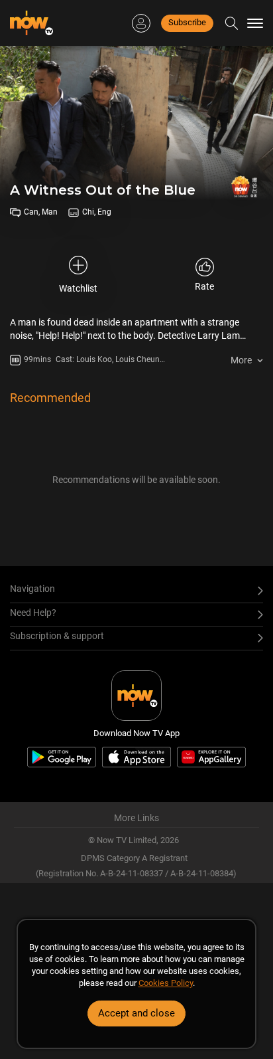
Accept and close (136, 1013)
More (241, 360)
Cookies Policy (165, 983)
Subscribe (187, 22)
